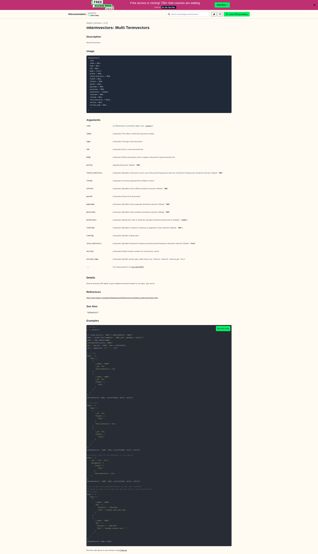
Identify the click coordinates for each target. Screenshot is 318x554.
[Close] (314, 4)
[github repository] (220, 14)
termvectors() (93, 312)
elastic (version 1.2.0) (97, 23)
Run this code (223, 329)
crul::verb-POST (137, 267)
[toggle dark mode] (214, 14)
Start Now (221, 5)
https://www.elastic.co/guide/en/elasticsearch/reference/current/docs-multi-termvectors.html (122, 298)
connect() (149, 126)
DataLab (123, 550)
